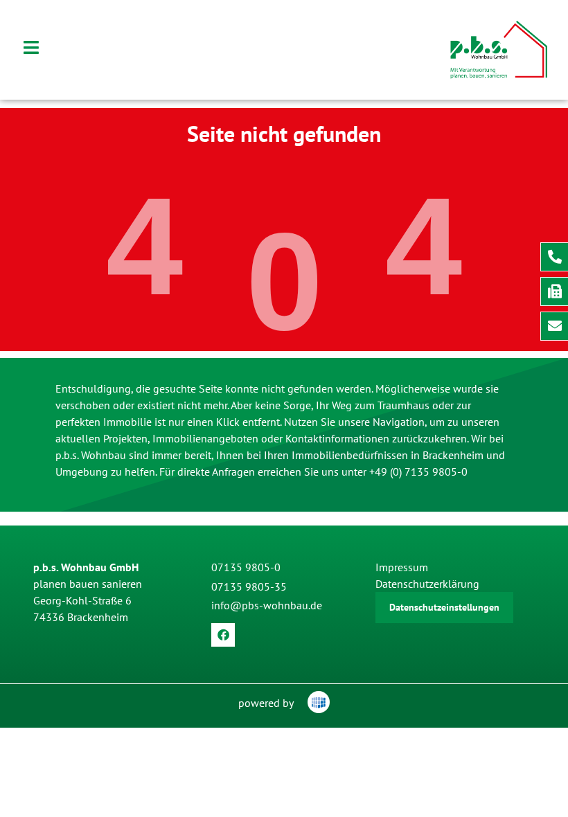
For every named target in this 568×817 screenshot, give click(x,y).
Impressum (401, 567)
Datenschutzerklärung (427, 584)
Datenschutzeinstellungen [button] (444, 607)
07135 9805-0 (246, 567)
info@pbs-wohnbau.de (266, 605)
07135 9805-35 (249, 586)
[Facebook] (223, 635)
